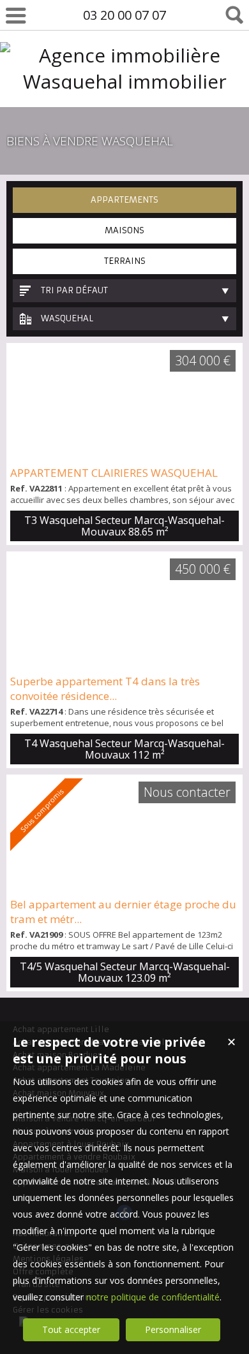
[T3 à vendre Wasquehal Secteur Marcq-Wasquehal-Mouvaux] (124, 404)
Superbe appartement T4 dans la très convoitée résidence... (105, 688)
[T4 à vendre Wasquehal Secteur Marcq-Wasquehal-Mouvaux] (124, 612)
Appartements (124, 199)
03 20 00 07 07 (124, 15)
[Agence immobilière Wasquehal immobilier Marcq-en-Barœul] (124, 107)
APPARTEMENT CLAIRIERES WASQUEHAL (114, 472)
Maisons (124, 230)
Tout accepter (71, 1329)
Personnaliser (173, 1329)
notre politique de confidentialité (153, 1297)
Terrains (125, 261)
